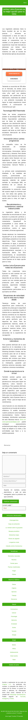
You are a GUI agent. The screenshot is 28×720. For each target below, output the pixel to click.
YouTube (22, 696)
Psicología (14, 616)
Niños (14, 648)
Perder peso (14, 563)
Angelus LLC (6, 684)
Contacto (19, 713)
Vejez (14, 659)
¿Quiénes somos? (11, 713)
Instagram (5, 698)
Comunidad (14, 78)
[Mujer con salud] (5, 2)
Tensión (14, 631)
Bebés (14, 645)
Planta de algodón (14, 538)
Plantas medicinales (14, 567)
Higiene (14, 588)
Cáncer (14, 613)
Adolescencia (14, 652)
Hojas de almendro (14, 524)
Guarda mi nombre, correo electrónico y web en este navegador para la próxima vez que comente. (15, 493)
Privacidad (20, 716)
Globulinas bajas (14, 535)
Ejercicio (14, 591)
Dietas (14, 584)
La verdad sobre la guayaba (14, 527)
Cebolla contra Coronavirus (14, 546)
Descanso (14, 599)
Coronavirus (14, 609)
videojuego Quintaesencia (17, 694)
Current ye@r (7, 505)
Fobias (14, 574)
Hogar (14, 570)
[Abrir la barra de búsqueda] (17, 2)
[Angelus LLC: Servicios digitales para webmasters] (14, 438)
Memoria (14, 620)
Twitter (12, 698)
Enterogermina (14, 520)
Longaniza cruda (14, 542)
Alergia (14, 635)
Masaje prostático (14, 531)
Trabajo (14, 595)
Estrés (14, 627)
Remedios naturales (14, 556)
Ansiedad (14, 624)
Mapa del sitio (23, 711)
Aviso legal (8, 716)
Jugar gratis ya (14, 73)
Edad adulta (14, 656)
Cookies (14, 716)
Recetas (14, 559)
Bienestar (7, 445)
